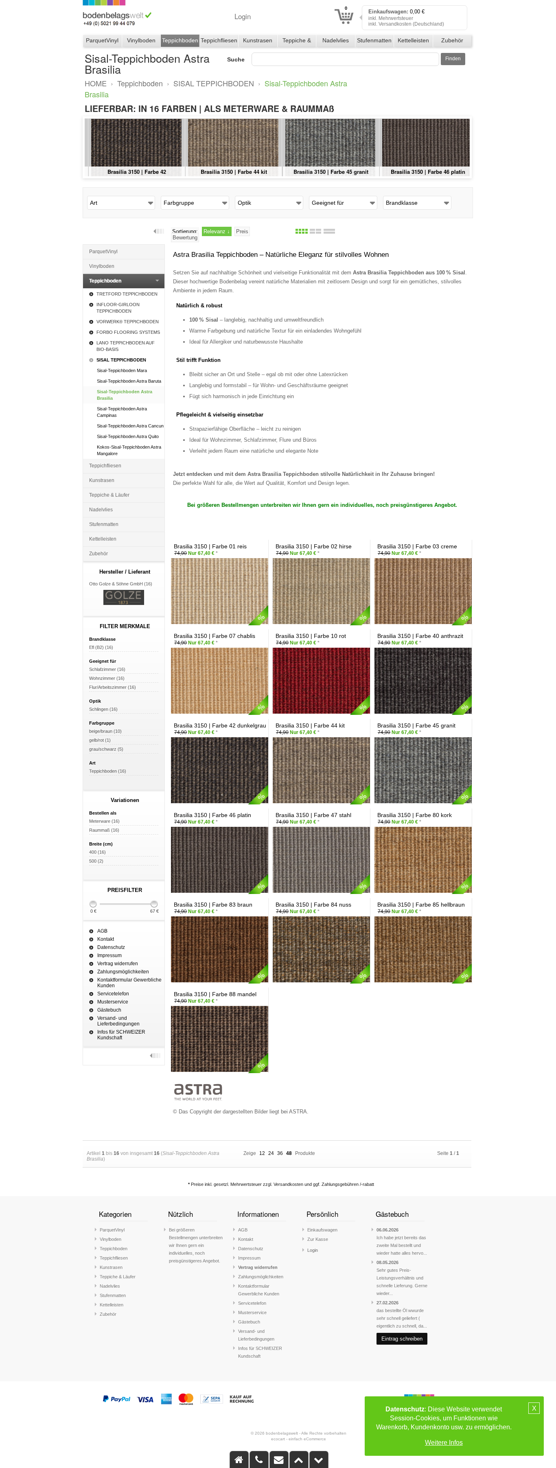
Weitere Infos (444, 1442)
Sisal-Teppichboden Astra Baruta (129, 381)
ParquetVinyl (102, 40)
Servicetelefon (113, 994)
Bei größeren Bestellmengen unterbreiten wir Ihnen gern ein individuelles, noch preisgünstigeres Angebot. (196, 1245)
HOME (96, 83)
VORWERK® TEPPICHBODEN (127, 321)
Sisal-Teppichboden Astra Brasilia (124, 395)
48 (289, 1153)
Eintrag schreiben (401, 1339)
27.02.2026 (387, 1302)
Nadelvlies (335, 40)
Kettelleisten (413, 40)
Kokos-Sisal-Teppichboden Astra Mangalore (129, 450)
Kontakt (105, 939)
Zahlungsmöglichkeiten (123, 972)
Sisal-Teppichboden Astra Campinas (122, 412)
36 (280, 1153)
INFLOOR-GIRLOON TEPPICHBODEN (118, 307)
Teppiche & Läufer (296, 42)
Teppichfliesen (219, 40)
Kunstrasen (257, 40)
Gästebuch (109, 1010)
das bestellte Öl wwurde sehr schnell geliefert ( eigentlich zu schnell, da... (402, 1318)
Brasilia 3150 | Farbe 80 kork (423, 171)
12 (262, 1153)
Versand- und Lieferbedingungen (118, 1021)
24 (271, 1153)
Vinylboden (141, 40)
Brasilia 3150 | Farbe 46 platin (229, 171)
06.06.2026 (387, 1229)
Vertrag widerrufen (117, 963)
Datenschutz (111, 947)
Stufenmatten (374, 40)
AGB (102, 931)
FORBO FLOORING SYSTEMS (128, 332)
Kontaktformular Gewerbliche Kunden (129, 982)
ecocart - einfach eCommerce (298, 1439)
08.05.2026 (387, 1262)
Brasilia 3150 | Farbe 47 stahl (326, 171)
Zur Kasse (317, 1239)
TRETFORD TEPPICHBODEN (127, 293)
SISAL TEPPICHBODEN (213, 83)
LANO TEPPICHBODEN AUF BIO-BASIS (125, 346)
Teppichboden (180, 40)
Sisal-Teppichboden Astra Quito (128, 436)
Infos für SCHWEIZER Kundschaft (121, 1035)
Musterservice (112, 1002)
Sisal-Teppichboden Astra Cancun (130, 425)
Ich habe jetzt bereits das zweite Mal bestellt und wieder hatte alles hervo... (402, 1245)
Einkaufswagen (322, 1229)
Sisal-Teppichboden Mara (122, 370)
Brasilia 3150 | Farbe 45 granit (131, 171)
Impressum (109, 955)
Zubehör (452, 40)
